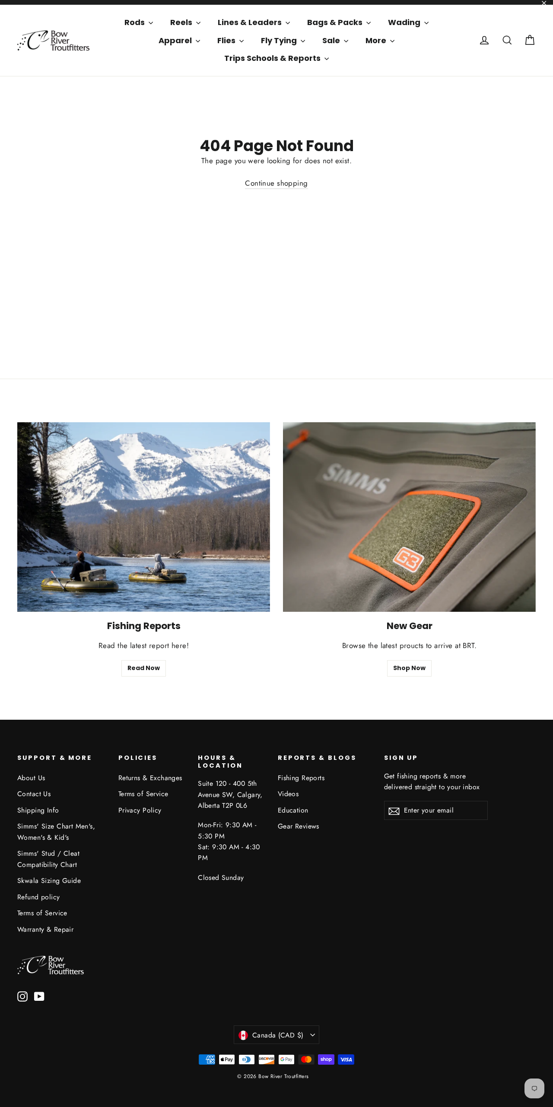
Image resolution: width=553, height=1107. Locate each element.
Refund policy (38, 897)
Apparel (176, 40)
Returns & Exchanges (150, 778)
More (376, 40)
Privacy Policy (140, 810)
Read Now (143, 668)
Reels (182, 22)
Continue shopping (276, 183)
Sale (332, 40)
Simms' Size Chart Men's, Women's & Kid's (56, 831)
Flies (227, 40)
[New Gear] (409, 517)
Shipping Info (38, 810)
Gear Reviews (298, 826)
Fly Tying (280, 40)
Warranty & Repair (45, 929)
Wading (405, 22)
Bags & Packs (335, 22)
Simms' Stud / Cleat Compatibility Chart (48, 858)
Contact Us (34, 794)
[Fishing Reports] (143, 517)
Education (293, 810)
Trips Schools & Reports (273, 58)
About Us (31, 778)
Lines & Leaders (250, 22)
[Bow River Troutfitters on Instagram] (22, 996)
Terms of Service (42, 913)
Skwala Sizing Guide (49, 881)
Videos (288, 794)
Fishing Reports (301, 778)
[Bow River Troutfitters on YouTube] (39, 996)
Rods (135, 22)
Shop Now (409, 668)
